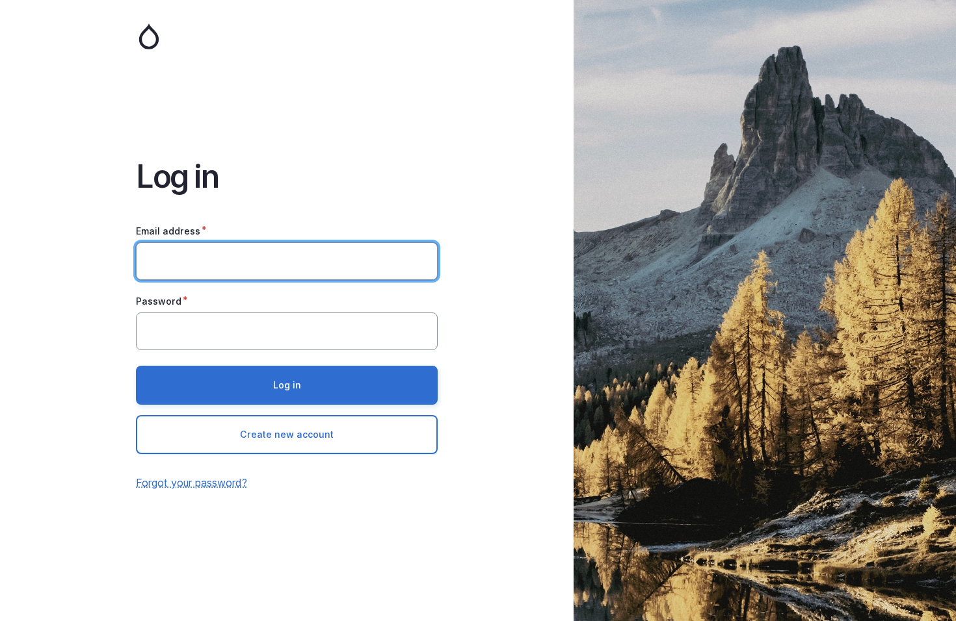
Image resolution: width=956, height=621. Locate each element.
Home (287, 36)
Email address (168, 230)
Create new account (287, 434)
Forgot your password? (191, 482)
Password (158, 301)
